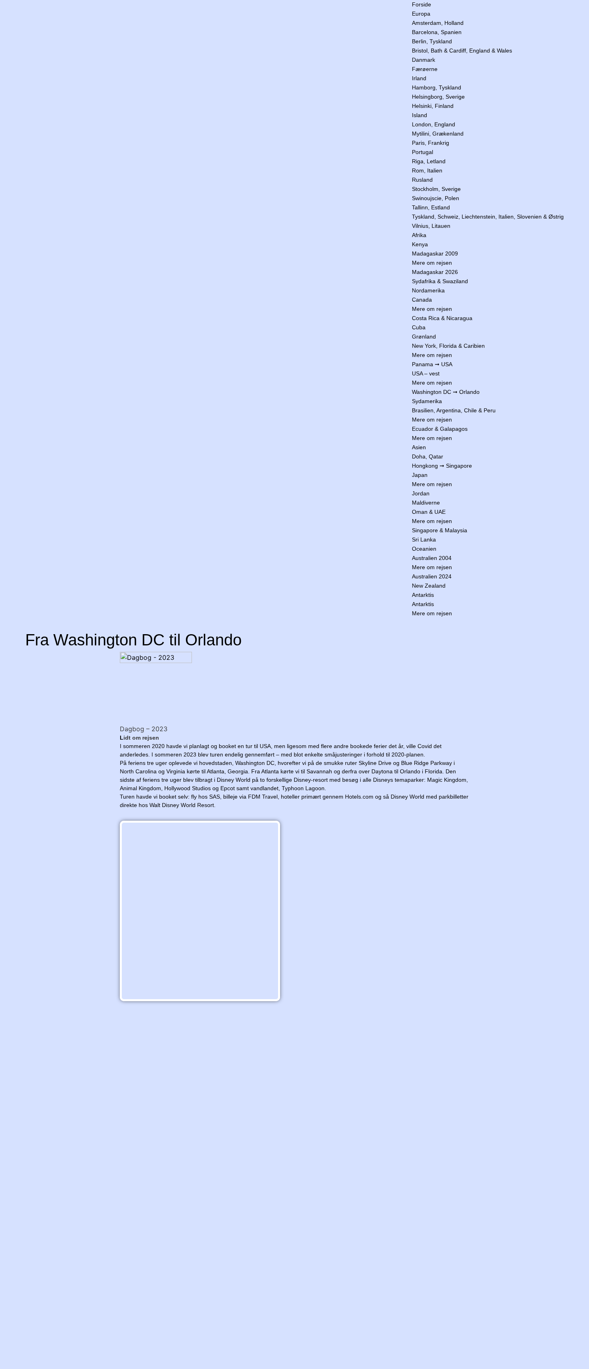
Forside (421, 4)
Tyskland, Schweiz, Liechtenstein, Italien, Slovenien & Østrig (488, 216)
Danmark (423, 60)
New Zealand (429, 585)
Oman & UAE (429, 512)
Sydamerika (427, 401)
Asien (419, 447)
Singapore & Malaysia (439, 530)
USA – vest (426, 373)
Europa (421, 13)
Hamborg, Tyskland (436, 87)
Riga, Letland (429, 161)
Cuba (419, 327)
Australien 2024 (432, 576)
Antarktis (423, 595)
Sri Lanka (424, 539)
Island (419, 115)
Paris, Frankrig (430, 143)
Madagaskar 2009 (435, 253)
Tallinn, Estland (431, 207)
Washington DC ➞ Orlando (446, 392)
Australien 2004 (432, 558)
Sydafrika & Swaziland (440, 281)
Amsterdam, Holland (438, 23)
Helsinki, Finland (433, 106)
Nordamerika (428, 290)
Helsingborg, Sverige (438, 96)
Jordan (421, 493)
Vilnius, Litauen (431, 226)
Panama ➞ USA (432, 364)
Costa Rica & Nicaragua (442, 318)
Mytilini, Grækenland (438, 133)
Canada (422, 299)
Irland (419, 78)
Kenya (420, 244)
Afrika (419, 235)
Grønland (424, 336)
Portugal (422, 152)
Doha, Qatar (427, 456)
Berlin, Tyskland (432, 41)
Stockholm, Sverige (436, 189)
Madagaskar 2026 (435, 272)
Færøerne (425, 69)
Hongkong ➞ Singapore (442, 465)
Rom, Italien (427, 170)
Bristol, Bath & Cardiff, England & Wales (462, 50)
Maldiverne (426, 502)
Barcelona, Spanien (437, 32)
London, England (433, 124)
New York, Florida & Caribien (448, 346)
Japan (420, 475)
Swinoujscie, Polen (435, 198)
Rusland (422, 179)
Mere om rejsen (432, 263)
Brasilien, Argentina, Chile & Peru (454, 410)
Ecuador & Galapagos (440, 429)
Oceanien (424, 549)
